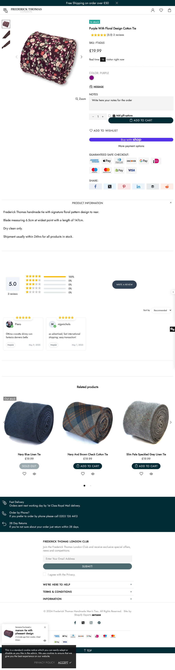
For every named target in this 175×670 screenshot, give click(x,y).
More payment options (131, 146)
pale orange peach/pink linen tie (87, 454)
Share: (93, 180)
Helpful (11, 344)
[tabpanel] (29, 439)
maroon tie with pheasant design (24, 632)
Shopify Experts (82, 615)
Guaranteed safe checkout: (109, 154)
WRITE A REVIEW (124, 284)
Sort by (146, 310)
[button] (131, 35)
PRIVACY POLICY (44, 662)
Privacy (70, 574)
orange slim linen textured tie (146, 454)
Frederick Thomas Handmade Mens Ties (26, 10)
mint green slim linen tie (29, 454)
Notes (93, 94)
